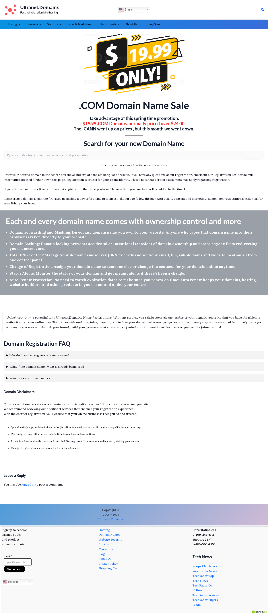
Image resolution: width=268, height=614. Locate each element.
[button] (262, 9)
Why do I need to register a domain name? (39, 355)
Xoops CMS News (205, 566)
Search (253, 155)
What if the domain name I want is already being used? (47, 366)
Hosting (104, 530)
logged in (28, 484)
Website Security (110, 539)
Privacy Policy (108, 563)
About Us (105, 558)
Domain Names (109, 534)
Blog (102, 554)
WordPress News (205, 571)
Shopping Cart (109, 568)
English (129, 9)
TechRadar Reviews (206, 595)
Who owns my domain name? (29, 378)
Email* (8, 556)
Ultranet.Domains (39, 7)
